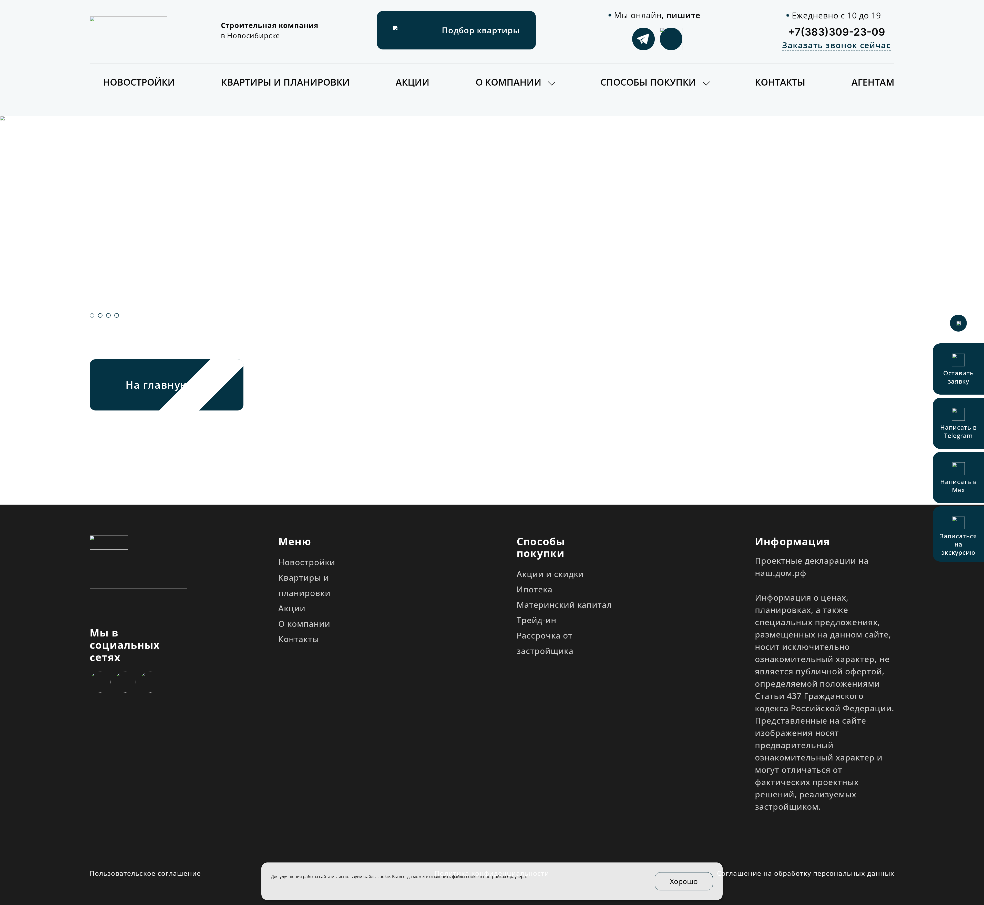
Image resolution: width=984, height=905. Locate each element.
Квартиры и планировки (285, 82)
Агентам (873, 82)
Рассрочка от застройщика (545, 643)
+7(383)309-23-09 (836, 32)
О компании (508, 82)
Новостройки (139, 82)
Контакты (780, 82)
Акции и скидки (550, 573)
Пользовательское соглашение (145, 873)
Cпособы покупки (648, 82)
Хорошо (684, 881)
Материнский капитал (564, 604)
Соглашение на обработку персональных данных (805, 873)
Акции (412, 82)
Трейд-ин (536, 619)
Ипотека (534, 589)
